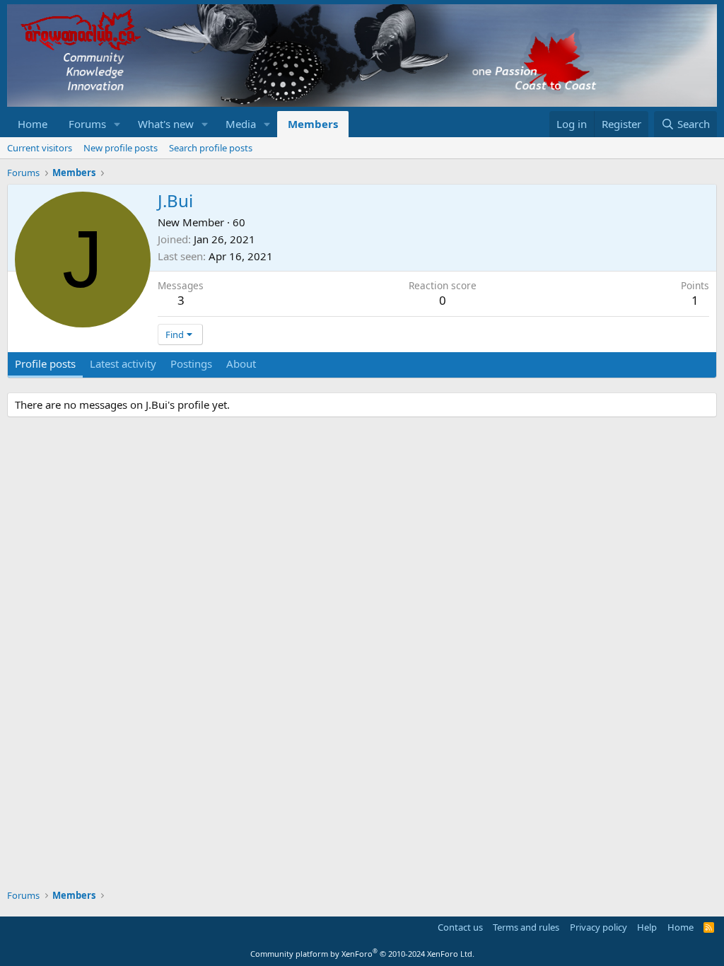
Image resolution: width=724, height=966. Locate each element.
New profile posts (120, 147)
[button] (117, 124)
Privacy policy (598, 927)
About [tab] (241, 363)
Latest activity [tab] (123, 363)
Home (32, 124)
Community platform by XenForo (362, 953)
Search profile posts (210, 147)
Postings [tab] (191, 363)
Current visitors (39, 147)
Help (647, 927)
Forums (87, 124)
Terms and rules (526, 927)
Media (241, 124)
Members (313, 124)
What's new (166, 124)
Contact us (460, 927)
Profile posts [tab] (45, 363)
